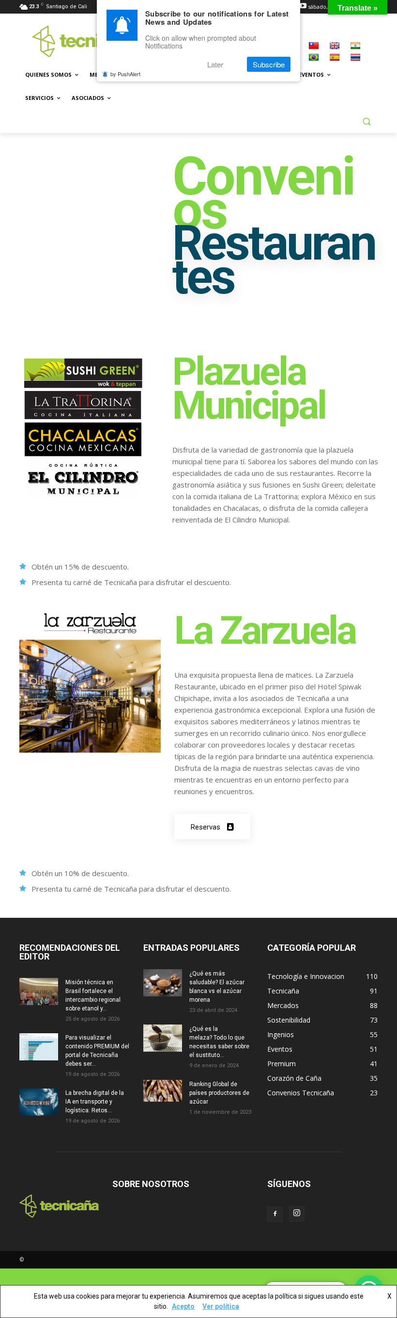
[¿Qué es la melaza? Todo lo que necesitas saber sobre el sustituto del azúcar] (162, 1038)
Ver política (220, 1306)
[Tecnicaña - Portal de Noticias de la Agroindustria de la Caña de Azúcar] (85, 41)
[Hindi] (355, 45)
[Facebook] (275, 1214)
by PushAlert (125, 74)
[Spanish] (334, 57)
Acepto (183, 1306)
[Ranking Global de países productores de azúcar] (162, 1091)
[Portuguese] (314, 57)
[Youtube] (303, 6)
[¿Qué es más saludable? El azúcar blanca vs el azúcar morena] (162, 982)
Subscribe (269, 64)
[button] (366, 121)
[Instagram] (297, 1213)
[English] (334, 45)
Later (215, 64)
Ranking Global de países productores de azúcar (219, 1093)
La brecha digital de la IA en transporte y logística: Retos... (94, 1102)
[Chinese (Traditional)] (314, 45)
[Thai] (355, 57)
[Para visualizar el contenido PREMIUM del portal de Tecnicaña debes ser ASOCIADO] (38, 1046)
